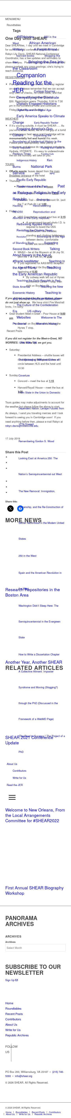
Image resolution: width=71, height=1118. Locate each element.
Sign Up (10, 980)
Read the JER (15, 785)
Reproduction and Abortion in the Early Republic (34, 215)
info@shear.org (23, 1076)
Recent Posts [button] (14, 331)
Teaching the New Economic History (38, 289)
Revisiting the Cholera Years (34, 230)
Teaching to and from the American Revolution (37, 295)
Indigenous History (27, 160)
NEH (37, 173)
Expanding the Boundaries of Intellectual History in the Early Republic (37, 141)
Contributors (19, 770)
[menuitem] (36, 791)
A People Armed (45, 49)
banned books (25, 55)
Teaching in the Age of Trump (39, 264)
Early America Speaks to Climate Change (39, 119)
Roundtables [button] (14, 25)
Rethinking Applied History (34, 224)
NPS (52, 173)
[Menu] (11, 797)
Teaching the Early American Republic (37, 270)
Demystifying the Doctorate (38, 97)
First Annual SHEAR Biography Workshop (34, 890)
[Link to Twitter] (8, 1059)
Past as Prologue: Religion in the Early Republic (39, 192)
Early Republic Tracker (46, 122)
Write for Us (19, 778)
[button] (12, 19)
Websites (24, 317)
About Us (12, 764)
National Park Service (32, 169)
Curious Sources (44, 91)
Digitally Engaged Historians (37, 103)
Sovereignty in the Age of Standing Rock (39, 239)
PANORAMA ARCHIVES (21, 921)
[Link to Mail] (63, 1107)
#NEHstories (25, 36)
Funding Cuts (47, 153)
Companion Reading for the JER (32, 82)
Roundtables (13, 1008)
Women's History (47, 323)
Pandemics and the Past (32, 186)
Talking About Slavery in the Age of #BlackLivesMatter (36, 254)
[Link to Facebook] (8, 1053)
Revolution (21, 236)
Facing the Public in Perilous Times (39, 150)
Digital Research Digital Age (34, 110)
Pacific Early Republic (31, 179)
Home (9, 1003)
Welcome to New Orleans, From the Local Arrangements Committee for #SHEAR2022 (35, 815)
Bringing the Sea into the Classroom (38, 65)
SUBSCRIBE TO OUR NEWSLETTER (33, 969)
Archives (10, 942)
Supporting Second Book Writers (35, 246)
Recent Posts (14, 1014)
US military (34, 311)
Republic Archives (17, 1035)
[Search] (8, 790)
